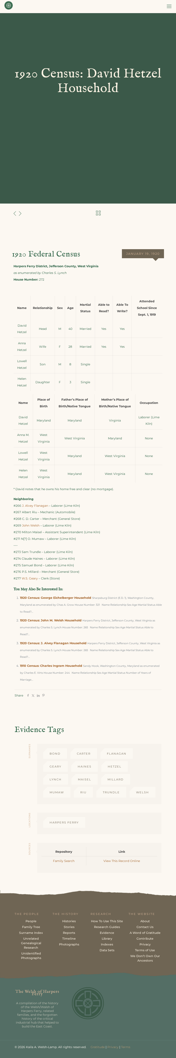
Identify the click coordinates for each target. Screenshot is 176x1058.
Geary (55, 766)
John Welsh (30, 525)
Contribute (145, 939)
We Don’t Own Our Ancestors (145, 958)
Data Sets (107, 950)
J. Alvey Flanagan (35, 506)
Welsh (142, 792)
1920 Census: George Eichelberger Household (55, 598)
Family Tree (31, 927)
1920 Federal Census (46, 254)
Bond (55, 753)
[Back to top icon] (155, 1049)
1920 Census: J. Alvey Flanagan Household (53, 643)
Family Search (63, 861)
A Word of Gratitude (145, 933)
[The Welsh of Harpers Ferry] (8, 6)
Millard (116, 779)
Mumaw (57, 792)
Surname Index (31, 933)
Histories (69, 921)
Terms (125, 1047)
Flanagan (116, 753)
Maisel (84, 779)
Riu (83, 792)
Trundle (111, 792)
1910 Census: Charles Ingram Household (51, 666)
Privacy (145, 944)
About (145, 921)
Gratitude (98, 1047)
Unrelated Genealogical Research (31, 943)
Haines (84, 766)
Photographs (69, 944)
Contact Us (145, 927)
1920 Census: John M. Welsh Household (51, 620)
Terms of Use (145, 950)
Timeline (69, 939)
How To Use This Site (107, 921)
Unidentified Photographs (31, 955)
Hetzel (114, 766)
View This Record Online (121, 861)
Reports (69, 933)
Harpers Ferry (64, 822)
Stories (69, 927)
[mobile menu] (169, 6)
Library (107, 939)
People (31, 921)
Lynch (56, 779)
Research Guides (107, 927)
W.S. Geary (30, 578)
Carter (84, 753)
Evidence (107, 933)
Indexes (107, 944)
